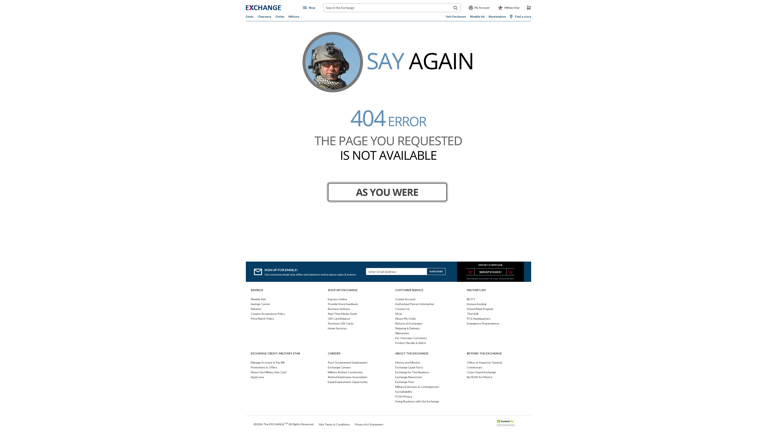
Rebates (256, 309)
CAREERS (334, 353)
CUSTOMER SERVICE (409, 290)
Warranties (402, 333)
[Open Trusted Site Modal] (505, 423)
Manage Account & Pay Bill (267, 362)
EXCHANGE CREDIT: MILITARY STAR (275, 353)
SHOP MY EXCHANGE (343, 290)
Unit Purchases (456, 16)
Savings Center (260, 304)
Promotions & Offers (264, 367)
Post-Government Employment (347, 362)
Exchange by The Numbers (412, 372)
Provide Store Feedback (343, 304)
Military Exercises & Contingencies (417, 386)
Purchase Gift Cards (340, 323)
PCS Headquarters (478, 318)
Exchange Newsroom (408, 377)
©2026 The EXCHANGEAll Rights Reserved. (284, 424)
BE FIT (471, 299)
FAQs (398, 313)
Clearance (264, 16)
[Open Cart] (529, 8)
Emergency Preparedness (483, 323)
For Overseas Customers (411, 338)
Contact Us (402, 309)
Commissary (474, 367)
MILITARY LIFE (476, 290)
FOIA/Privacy (403, 396)
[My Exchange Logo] (271, 7)
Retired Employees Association (347, 377)
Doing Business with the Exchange (417, 401)
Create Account (405, 299)
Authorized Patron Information (414, 304)
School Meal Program (480, 309)
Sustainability (403, 391)
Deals (250, 16)
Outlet (279, 16)
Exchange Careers (339, 367)
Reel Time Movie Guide (342, 313)
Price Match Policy (262, 318)
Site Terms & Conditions (334, 424)
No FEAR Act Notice (479, 377)
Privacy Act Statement (369, 424)
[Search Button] (455, 8)
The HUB (473, 313)
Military (294, 16)
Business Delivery (339, 309)
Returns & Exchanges (408, 323)
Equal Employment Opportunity (348, 382)
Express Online (337, 299)
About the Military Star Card (268, 372)
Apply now (257, 377)
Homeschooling (476, 304)
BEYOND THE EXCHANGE (484, 353)
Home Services (337, 328)
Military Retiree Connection (345, 372)
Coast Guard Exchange (481, 372)
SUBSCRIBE (436, 271)
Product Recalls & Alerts (410, 343)
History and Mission (407, 362)
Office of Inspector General (484, 362)
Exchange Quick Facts (409, 367)
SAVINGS (257, 290)
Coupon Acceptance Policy (268, 313)
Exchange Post (404, 382)
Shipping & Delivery (407, 328)
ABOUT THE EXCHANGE (412, 353)
